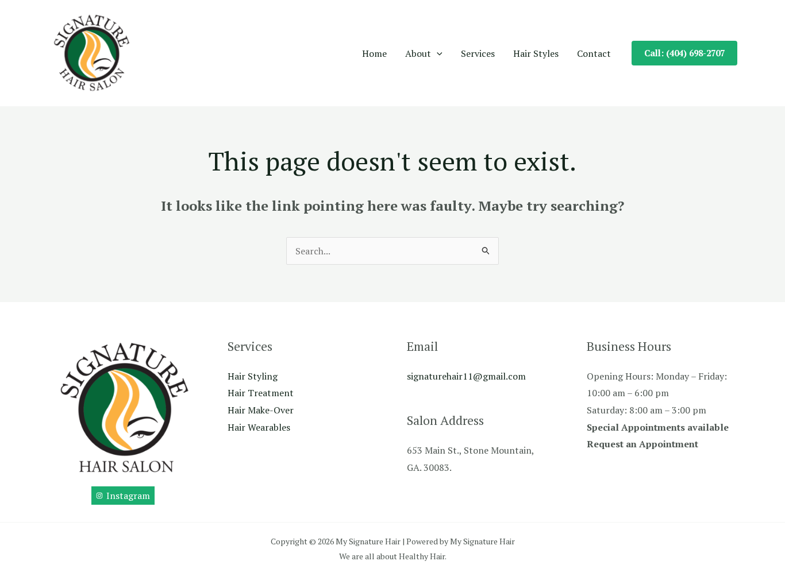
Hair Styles (536, 53)
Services (478, 53)
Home (374, 53)
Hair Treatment (261, 392)
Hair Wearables (259, 427)
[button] (436, 53)
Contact (594, 53)
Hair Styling (253, 376)
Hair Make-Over (261, 410)
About (418, 53)
